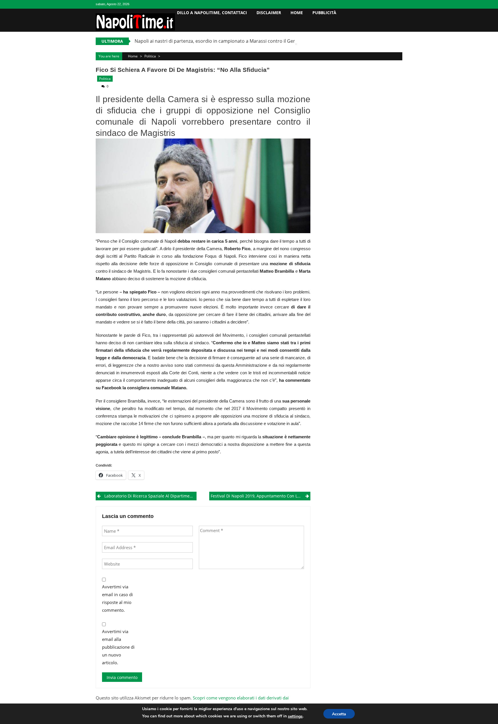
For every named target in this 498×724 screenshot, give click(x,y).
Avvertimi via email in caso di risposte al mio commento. (117, 598)
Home (296, 12)
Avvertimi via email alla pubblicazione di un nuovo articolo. (118, 646)
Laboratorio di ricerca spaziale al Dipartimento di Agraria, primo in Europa (150, 496)
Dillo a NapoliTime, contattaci (212, 12)
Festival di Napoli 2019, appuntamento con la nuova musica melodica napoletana (260, 496)
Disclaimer (268, 12)
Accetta (339, 714)
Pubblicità (324, 12)
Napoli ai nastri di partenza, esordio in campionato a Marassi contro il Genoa (218, 41)
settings (295, 716)
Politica (150, 56)
